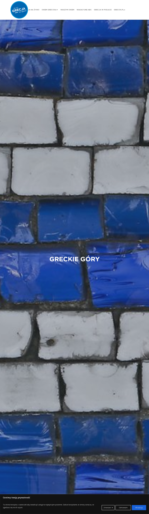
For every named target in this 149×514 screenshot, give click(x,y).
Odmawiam (123, 507)
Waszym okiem (67, 10)
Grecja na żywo (31, 10)
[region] (74, 504)
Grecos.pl (119, 10)
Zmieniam (107, 507)
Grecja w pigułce (103, 10)
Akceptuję (139, 507)
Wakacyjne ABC (84, 10)
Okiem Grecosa (49, 10)
